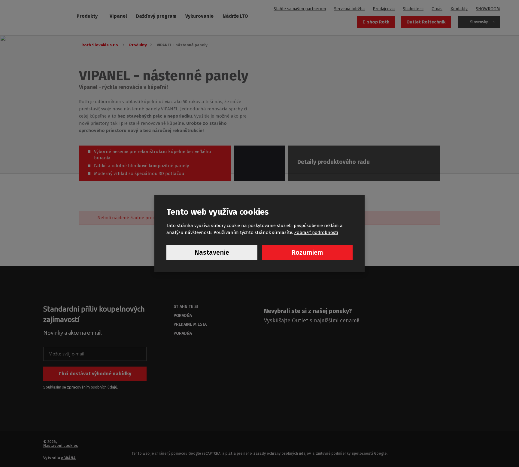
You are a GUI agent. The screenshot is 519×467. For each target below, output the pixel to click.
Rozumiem (307, 252)
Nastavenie (212, 252)
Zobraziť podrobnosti (316, 232)
